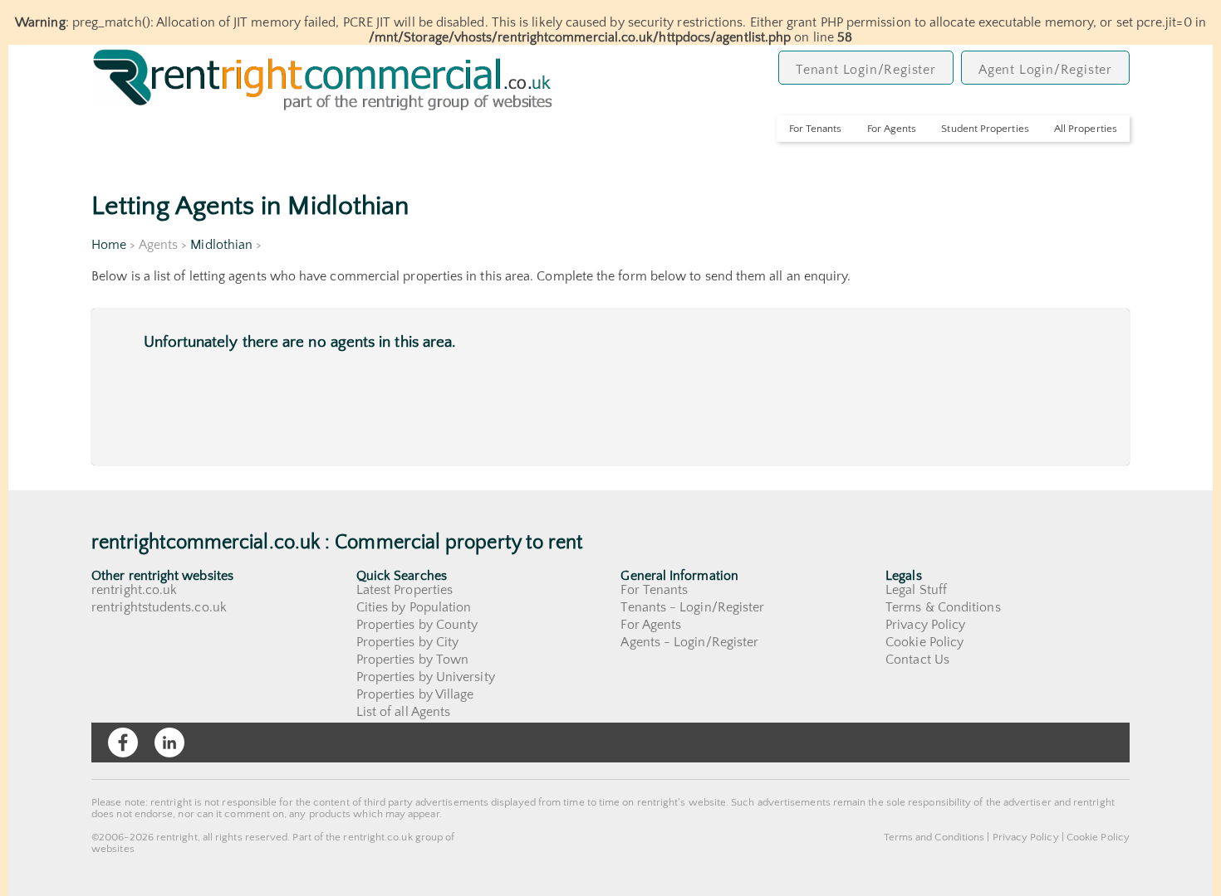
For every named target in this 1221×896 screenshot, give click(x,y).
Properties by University (425, 677)
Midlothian (221, 244)
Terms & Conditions (942, 607)
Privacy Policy (925, 624)
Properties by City (407, 642)
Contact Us (917, 659)
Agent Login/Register (1045, 69)
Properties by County (417, 624)
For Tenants (815, 128)
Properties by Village (415, 694)
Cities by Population (414, 607)
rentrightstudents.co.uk (159, 607)
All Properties (1085, 128)
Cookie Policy (924, 642)
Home (108, 244)
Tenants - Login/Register (692, 607)
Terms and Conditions (934, 837)
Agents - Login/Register (689, 642)
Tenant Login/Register (866, 69)
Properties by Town (412, 659)
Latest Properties (404, 589)
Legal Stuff (916, 589)
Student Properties (984, 128)
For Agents (892, 128)
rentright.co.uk (134, 589)
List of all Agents (403, 711)
